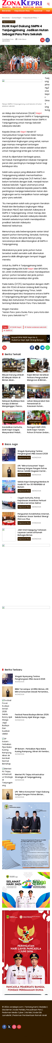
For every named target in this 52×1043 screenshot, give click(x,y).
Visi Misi (28, 1012)
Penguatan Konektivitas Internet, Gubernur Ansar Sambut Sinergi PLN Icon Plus (33, 516)
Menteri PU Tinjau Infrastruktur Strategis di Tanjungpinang (29, 776)
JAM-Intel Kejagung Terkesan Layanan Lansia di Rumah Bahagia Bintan (32, 532)
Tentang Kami (31, 1007)
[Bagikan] (47, 40)
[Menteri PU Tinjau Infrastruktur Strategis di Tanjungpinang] (7, 777)
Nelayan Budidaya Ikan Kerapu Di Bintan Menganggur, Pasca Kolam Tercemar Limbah (13, 404)
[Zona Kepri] (22, 4)
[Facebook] (32, 347)
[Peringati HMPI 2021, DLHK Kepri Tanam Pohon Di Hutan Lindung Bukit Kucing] (38, 417)
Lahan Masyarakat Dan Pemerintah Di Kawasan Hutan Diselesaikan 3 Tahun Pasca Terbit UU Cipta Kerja (38, 404)
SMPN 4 (9, 330)
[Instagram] (14, 1027)
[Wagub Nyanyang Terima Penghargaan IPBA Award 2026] (8, 454)
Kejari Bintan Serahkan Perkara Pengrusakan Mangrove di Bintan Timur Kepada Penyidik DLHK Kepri (38, 377)
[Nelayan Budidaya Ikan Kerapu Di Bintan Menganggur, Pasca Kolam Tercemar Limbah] (13, 391)
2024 (6, 1007)
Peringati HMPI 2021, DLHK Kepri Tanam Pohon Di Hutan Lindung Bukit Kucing (38, 430)
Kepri (39, 113)
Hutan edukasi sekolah (36, 327)
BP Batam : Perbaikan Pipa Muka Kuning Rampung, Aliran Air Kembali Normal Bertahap (32, 750)
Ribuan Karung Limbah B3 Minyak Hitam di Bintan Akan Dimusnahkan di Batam (13, 377)
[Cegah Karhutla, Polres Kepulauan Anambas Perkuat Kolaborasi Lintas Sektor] (8, 502)
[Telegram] (42, 347)
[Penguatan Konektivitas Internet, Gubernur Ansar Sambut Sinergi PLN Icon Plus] (8, 518)
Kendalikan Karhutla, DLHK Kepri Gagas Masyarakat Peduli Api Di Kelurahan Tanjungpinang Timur (12, 430)
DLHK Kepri (16, 327)
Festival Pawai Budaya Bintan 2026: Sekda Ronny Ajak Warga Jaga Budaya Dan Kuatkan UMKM (32, 716)
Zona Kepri (33, 369)
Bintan (6, 395)
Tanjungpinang (35, 421)
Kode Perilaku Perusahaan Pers (27, 1009)
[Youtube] (19, 1027)
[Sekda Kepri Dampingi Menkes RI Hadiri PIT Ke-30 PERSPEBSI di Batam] (8, 486)
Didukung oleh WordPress (14, 1036)
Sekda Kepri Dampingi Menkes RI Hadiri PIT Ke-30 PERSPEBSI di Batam (33, 484)
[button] (48, 4)
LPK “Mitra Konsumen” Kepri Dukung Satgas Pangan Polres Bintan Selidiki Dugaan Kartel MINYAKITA (32, 469)
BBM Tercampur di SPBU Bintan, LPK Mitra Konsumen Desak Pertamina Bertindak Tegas (32, 690)
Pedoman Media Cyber (12, 1012)
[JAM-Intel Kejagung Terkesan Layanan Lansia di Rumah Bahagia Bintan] (8, 534)
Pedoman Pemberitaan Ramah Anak (30, 1015)
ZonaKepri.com (8, 39)
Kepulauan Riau (9, 22)
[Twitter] (37, 347)
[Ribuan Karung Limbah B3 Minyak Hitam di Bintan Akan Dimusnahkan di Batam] (13, 365)
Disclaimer (7, 1009)
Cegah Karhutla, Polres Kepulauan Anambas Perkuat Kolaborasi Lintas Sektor (32, 500)
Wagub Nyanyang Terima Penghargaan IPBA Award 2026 (33, 452)
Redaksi (43, 1007)
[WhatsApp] (47, 347)
